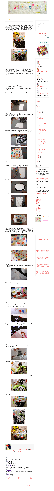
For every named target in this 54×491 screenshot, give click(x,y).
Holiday (37, 240)
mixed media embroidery (44, 265)
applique (37, 251)
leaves (48, 262)
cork (42, 271)
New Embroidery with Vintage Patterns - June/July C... (42, 123)
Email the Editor (38, 28)
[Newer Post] (8, 478)
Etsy (40, 240)
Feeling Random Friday (39, 260)
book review (43, 247)
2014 (38, 107)
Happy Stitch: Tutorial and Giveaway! (42, 71)
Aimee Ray (47, 258)
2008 (38, 165)
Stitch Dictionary (38, 200)
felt (41, 240)
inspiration (46, 239)
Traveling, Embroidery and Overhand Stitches (42, 131)
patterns (46, 238)
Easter (46, 259)
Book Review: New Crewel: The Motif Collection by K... (43, 125)
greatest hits (43, 250)
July (38, 117)
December (40, 111)
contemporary (42, 251)
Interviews (42, 15)
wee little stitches (40, 266)
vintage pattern (42, 258)
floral (44, 249)
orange (47, 271)
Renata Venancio (38, 180)
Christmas (44, 240)
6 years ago (46, 193)
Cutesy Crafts (47, 272)
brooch (44, 262)
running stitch (38, 272)
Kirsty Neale (28, 485)
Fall (48, 259)
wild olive (47, 249)
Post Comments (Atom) (12, 480)
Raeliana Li (37, 177)
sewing (37, 266)
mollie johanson (42, 259)
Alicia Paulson (44, 269)
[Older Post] (30, 478)
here (21, 66)
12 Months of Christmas (33, 15)
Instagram (26, 449)
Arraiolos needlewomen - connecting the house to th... (43, 135)
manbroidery (38, 263)
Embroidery (45, 207)
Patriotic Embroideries (41, 148)
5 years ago (44, 179)
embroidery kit (46, 255)
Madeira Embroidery (38, 273)
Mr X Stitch (37, 209)
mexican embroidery (43, 274)
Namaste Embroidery (44, 273)
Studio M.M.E (40, 271)
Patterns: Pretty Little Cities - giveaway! (42, 93)
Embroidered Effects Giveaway (41, 78)
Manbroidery (45, 208)
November (40, 112)
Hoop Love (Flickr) (46, 198)
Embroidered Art (46, 206)
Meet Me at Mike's (38, 208)
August (39, 116)
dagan (37, 190)
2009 (38, 164)
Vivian (37, 171)
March (39, 157)
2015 (38, 106)
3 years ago (44, 175)
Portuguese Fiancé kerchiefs (42, 142)
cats (40, 253)
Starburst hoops (40, 126)
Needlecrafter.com (46, 199)
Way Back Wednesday (41, 129)
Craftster (37, 207)
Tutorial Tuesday (40, 119)
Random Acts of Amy (42, 243)
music (41, 263)
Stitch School (38, 201)
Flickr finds (39, 238)
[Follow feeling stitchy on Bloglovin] (45, 221)
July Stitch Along (40, 118)
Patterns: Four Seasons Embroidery (41, 139)
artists (47, 247)
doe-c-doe (44, 271)
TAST (39, 265)
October (39, 113)
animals (37, 256)
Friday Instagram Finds (42, 241)
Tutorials (17, 15)
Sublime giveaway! (39, 64)
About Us (11, 15)
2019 (38, 101)
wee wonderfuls (42, 272)
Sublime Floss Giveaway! (40, 86)
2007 (38, 166)
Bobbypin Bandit (21, 449)
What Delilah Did (46, 260)
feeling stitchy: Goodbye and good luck (40, 193)
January (39, 160)
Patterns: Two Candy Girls (42, 132)
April (39, 156)
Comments (45, 218)
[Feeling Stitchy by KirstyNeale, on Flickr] (27, 484)
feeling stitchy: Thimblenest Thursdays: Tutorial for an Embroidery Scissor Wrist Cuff (42, 175)
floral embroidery (43, 257)
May (38, 155)
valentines (47, 250)
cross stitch (39, 239)
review (43, 263)
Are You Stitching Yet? (41, 141)
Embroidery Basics (38, 199)
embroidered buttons (39, 255)
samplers (44, 253)
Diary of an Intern (46, 266)
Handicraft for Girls (38, 267)
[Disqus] (19, 466)
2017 (38, 104)
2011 (38, 161)
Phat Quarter (45, 209)
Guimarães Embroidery (42, 264)
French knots (41, 249)
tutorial (43, 242)
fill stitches (37, 259)
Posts (45, 216)
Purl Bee (37, 210)
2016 (38, 105)
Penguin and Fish (44, 267)
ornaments (42, 246)
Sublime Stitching (38, 211)
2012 (38, 110)
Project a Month (24, 15)
